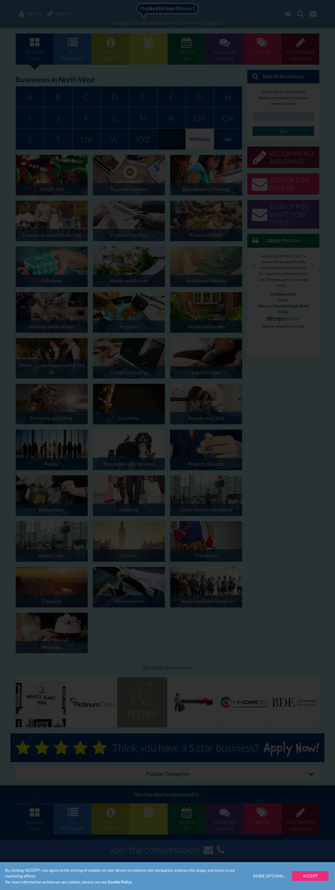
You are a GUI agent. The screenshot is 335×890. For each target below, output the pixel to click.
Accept (310, 876)
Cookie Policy (120, 882)
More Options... (269, 876)
